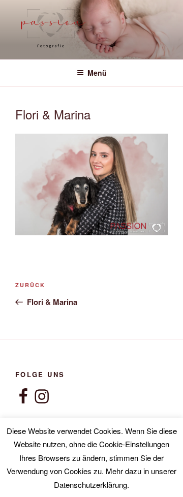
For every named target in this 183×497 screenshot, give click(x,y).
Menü (97, 73)
